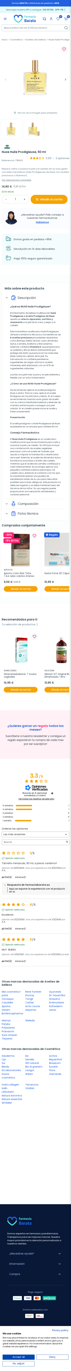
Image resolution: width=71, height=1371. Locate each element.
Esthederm (56, 1006)
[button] (65, 18)
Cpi (4, 1059)
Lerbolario (8, 1092)
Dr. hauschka (57, 995)
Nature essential (12, 1099)
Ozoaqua (7, 999)
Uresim (6, 1010)
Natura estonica (12, 1095)
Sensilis (29, 1059)
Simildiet (7, 1102)
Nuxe (51, 316)
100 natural (32, 1063)
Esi (26, 1056)
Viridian (29, 1088)
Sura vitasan (9, 1035)
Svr (3, 1063)
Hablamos (42, 222)
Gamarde (55, 1074)
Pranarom (8, 1031)
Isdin (4, 1088)
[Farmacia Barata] (25, 18)
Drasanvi (54, 999)
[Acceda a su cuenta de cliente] (51, 18)
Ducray (29, 995)
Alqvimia (30, 1010)
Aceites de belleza (35, 39)
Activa (53, 1056)
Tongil (29, 999)
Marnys (6, 1020)
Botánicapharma (12, 1013)
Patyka (6, 1024)
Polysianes (8, 1027)
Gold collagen (10, 1084)
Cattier (29, 1002)
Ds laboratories (11, 1070)
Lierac (52, 1010)
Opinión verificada (15, 858)
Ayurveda (55, 991)
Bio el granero (33, 1066)
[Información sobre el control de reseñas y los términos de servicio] (52, 793)
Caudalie (7, 1002)
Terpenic (7, 1038)
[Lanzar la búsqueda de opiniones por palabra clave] (67, 842)
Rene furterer (33, 991)
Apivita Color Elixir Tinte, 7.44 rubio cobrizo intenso (19, 575)
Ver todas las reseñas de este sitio (36, 799)
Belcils (5, 1066)
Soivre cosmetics (8, 1075)
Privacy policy (60, 1330)
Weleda (30, 1020)
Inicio (5, 39)
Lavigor (29, 1070)
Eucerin (53, 1066)
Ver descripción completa (16, 180)
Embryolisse (56, 1002)
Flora (52, 1070)
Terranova (31, 1084)
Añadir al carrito (51, 199)
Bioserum (55, 1063)
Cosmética (16, 39)
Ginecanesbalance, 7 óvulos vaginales (20, 675)
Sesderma (8, 1056)
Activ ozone (32, 1006)
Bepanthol (55, 1059)
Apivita (6, 1006)
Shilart (29, 1074)
